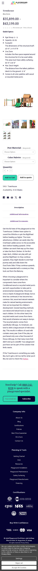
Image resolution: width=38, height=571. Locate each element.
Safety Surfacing (19, 475)
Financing (19, 483)
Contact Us (19, 441)
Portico (25, 358)
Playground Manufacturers (19, 479)
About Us (19, 417)
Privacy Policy (25, 543)
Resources (19, 464)
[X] (16, 197)
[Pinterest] (20, 197)
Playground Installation (19, 467)
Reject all (19, 563)
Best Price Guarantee (19, 433)
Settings (19, 558)
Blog (19, 421)
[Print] (12, 197)
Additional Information (19, 214)
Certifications (19, 425)
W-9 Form (19, 437)
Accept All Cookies (19, 567)
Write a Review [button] (27, 28)
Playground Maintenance (19, 471)
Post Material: (19, 148)
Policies (19, 429)
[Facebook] (4, 197)
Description (19, 207)
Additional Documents (19, 221)
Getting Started (19, 456)
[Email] (8, 197)
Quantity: (7, 167)
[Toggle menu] (3, 3)
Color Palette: (19, 157)
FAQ (19, 460)
